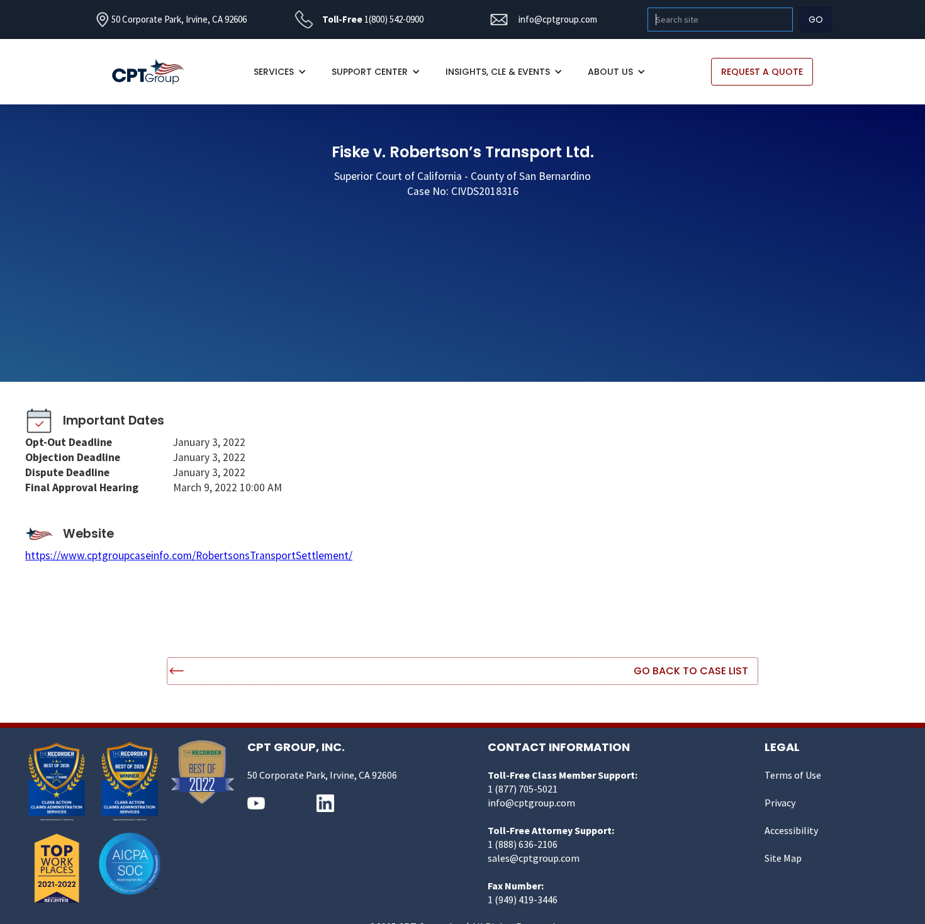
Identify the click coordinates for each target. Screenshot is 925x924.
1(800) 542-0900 (393, 19)
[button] (280, 72)
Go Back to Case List (691, 671)
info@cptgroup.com (558, 19)
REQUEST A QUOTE (762, 71)
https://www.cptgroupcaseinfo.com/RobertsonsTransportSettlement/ (188, 555)
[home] (154, 72)
